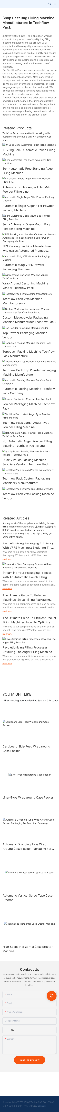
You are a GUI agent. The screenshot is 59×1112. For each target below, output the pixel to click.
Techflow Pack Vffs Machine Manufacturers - (22, 301)
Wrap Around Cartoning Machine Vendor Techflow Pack (25, 285)
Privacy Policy (30, 1106)
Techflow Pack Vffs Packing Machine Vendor (28, 496)
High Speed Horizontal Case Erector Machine (28, 949)
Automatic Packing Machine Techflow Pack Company (28, 391)
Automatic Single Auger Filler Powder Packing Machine (28, 208)
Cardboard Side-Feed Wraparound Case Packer (26, 749)
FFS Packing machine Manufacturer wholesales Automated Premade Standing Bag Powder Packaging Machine (27, 248)
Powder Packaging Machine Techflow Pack (28, 406)
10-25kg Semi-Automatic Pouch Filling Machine (28, 152)
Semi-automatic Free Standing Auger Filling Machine (28, 171)
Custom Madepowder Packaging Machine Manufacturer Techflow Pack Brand (28, 320)
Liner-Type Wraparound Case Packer (28, 797)
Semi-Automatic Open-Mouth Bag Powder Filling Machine (26, 226)
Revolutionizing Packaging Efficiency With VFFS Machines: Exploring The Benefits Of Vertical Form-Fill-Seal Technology (28, 545)
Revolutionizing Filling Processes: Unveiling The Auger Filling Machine (27, 650)
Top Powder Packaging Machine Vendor (24, 335)
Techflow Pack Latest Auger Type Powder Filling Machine (25, 425)
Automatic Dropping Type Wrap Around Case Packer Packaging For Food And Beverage (27, 847)
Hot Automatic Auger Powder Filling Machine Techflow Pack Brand (27, 443)
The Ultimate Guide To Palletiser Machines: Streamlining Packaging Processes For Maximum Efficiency (26, 598)
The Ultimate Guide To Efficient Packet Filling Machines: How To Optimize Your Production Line (29, 620)
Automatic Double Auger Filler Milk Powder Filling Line (26, 189)
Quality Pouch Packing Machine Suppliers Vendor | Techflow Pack (25, 462)
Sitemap (42, 1106)
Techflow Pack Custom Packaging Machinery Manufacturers (26, 481)
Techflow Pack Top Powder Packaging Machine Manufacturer (29, 372)
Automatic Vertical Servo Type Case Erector (27, 898)
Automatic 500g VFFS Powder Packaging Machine (23, 267)
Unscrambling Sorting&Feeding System (25, 700)
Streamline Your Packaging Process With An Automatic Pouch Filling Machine (26, 575)
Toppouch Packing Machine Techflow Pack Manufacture (28, 354)
